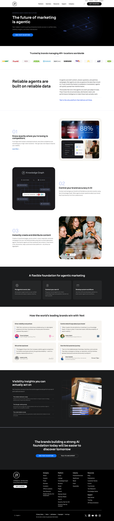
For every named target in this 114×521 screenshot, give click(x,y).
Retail (74, 481)
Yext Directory (47, 491)
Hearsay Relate (62, 497)
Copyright (60, 514)
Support (96, 0)
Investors (45, 486)
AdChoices (53, 514)
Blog (89, 475)
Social (59, 486)
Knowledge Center (93, 491)
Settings (67, 514)
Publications (91, 478)
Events (89, 483)
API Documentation (93, 503)
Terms (47, 514)
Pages (59, 489)
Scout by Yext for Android (62, 505)
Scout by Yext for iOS (64, 502)
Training (90, 500)
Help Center (91, 497)
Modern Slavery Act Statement (48, 494)
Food (74, 483)
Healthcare (76, 478)
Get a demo (20, 486)
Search (60, 491)
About (44, 475)
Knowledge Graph (63, 481)
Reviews (60, 483)
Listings (60, 478)
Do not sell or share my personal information (47, 517)
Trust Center (91, 486)
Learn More (16, 149)
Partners (45, 483)
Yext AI (60, 499)
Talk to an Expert (68, 456)
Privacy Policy (39, 514)
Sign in (86, 0)
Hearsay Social (62, 494)
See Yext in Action (23, 35)
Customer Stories (92, 481)
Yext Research (92, 489)
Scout (59, 475)
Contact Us (91, 0)
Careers (45, 478)
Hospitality (76, 486)
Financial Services (78, 475)
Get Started (94, 4)
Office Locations (47, 489)
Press (44, 481)
